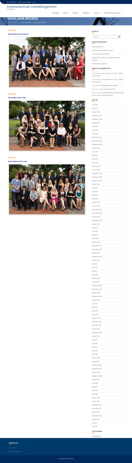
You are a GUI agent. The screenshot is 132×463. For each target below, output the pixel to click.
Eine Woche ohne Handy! (108, 89)
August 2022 (96, 224)
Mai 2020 (95, 307)
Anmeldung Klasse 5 (112, 13)
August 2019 (95, 336)
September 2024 (97, 144)
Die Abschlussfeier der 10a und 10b (102, 50)
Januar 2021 (95, 282)
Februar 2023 (96, 202)
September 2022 (97, 220)
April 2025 (95, 134)
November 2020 (97, 289)
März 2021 (95, 275)
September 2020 (97, 296)
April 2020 (95, 311)
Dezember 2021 (96, 246)
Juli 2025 (95, 126)
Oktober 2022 (96, 217)
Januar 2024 (96, 170)
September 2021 (97, 256)
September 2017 (97, 416)
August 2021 (95, 260)
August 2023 (96, 184)
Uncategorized (96, 436)
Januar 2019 (95, 361)
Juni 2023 (95, 191)
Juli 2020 (95, 303)
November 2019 (96, 325)
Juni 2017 (94, 426)
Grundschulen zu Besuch (99, 64)
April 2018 (95, 390)
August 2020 (96, 300)
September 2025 (97, 119)
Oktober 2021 (96, 253)
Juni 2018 (95, 383)
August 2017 (95, 419)
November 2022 (97, 213)
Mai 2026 (95, 108)
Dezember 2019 (96, 322)
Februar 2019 (96, 358)
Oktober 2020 (96, 293)
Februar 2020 (96, 318)
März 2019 (95, 354)
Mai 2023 (95, 195)
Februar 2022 (96, 242)
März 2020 (95, 314)
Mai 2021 (94, 271)
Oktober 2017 (96, 412)
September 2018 (97, 376)
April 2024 (95, 159)
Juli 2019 (94, 340)
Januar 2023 (96, 206)
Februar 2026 (96, 112)
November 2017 (96, 408)
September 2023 (97, 181)
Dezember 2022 (97, 209)
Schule (75, 13)
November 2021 (96, 249)
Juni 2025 (95, 130)
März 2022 (95, 238)
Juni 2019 (95, 343)
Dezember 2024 (97, 137)
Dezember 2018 (96, 365)
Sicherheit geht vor (97, 47)
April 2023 (95, 199)
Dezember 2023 (97, 173)
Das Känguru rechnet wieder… (101, 54)
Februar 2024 (96, 166)
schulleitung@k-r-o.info (28, 2)
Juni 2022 (95, 231)
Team (65, 13)
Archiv (96, 13)
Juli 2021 (94, 264)
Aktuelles (55, 13)
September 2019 (97, 332)
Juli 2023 (94, 188)
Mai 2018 (94, 387)
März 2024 (95, 162)
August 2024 (96, 148)
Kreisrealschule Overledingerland (31, 6)
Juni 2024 (95, 152)
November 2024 (97, 141)
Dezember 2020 (97, 285)
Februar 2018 (96, 398)
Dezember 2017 (96, 405)
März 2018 (95, 394)
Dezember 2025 (97, 115)
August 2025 (96, 123)
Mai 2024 (95, 155)
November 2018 (96, 369)
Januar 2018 (95, 401)
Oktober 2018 (96, 372)
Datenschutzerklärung (15, 451)
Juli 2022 (95, 228)
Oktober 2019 (96, 329)
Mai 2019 (94, 347)
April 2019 (95, 351)
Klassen (86, 13)
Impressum (12, 448)
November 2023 (97, 177)
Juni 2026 (95, 105)
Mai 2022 (95, 235)
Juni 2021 (95, 267)
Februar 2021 (96, 278)
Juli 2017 (94, 423)
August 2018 (95, 379)
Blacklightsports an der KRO (109, 85)
